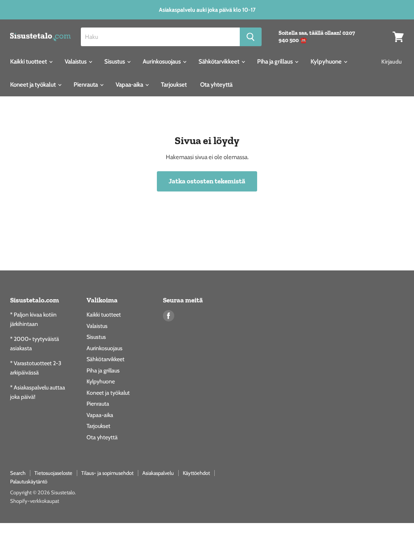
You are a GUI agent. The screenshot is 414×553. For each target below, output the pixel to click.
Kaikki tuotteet (29, 61)
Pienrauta (86, 84)
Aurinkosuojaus (162, 61)
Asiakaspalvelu (158, 473)
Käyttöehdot (196, 473)
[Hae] (251, 37)
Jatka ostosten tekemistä (207, 181)
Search (17, 473)
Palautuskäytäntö (28, 481)
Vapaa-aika (130, 84)
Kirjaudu (391, 61)
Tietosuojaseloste (53, 473)
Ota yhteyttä (216, 84)
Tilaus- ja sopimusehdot (107, 473)
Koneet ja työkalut (33, 84)
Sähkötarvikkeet (220, 61)
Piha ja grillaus (275, 61)
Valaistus (76, 61)
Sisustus (115, 61)
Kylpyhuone (326, 61)
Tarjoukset (174, 84)
